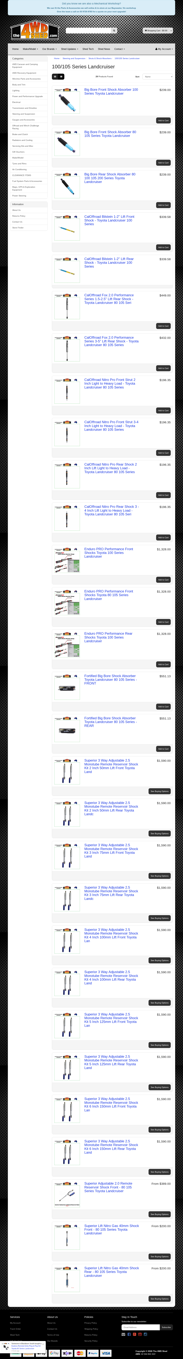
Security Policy (91, 1341)
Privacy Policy (90, 1323)
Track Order (15, 1329)
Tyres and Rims (19, 163)
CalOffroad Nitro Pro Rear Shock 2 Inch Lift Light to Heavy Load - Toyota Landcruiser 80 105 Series (110, 468)
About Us (16, 210)
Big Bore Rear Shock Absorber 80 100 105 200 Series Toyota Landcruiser (109, 178)
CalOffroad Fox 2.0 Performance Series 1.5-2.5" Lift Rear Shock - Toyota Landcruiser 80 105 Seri (109, 299)
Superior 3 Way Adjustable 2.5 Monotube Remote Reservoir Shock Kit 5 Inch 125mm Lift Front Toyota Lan (111, 1019)
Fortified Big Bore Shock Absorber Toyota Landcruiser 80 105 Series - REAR (110, 722)
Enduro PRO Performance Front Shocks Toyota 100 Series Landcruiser (108, 552)
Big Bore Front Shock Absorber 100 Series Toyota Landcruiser (111, 91)
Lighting (15, 90)
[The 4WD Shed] (35, 29)
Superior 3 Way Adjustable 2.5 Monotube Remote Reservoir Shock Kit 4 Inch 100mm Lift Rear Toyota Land (111, 977)
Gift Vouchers (18, 152)
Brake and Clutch (20, 134)
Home (15, 49)
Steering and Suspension (23, 114)
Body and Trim (18, 84)
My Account (15, 1323)
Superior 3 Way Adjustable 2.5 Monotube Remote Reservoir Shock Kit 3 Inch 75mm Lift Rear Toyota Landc (111, 893)
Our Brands (48, 49)
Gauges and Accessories (23, 120)
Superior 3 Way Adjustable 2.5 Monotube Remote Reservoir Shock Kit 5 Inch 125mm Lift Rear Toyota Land (111, 1062)
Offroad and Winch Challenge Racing (25, 127)
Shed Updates (69, 49)
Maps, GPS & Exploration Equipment (23, 188)
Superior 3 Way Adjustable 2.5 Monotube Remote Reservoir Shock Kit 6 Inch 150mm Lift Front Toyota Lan (111, 1104)
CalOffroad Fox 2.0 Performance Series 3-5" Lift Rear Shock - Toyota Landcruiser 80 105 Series (111, 341)
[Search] (114, 31)
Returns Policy (18, 216)
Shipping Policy (91, 1329)
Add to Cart (163, 120)
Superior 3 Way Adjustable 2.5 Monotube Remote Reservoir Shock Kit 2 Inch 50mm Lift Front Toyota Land (111, 766)
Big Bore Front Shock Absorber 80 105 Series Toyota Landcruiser (110, 134)
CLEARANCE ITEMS (21, 175)
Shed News (104, 49)
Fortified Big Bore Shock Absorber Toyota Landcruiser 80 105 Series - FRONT (110, 679)
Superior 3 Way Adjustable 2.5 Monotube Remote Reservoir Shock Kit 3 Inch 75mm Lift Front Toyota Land (111, 850)
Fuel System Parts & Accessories (27, 181)
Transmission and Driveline (24, 108)
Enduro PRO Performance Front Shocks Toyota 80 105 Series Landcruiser (108, 595)
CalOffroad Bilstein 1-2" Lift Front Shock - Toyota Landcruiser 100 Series (109, 220)
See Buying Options (160, 791)
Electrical (16, 102)
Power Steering (19, 196)
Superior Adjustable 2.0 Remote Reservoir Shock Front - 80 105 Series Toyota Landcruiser (108, 1187)
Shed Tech (88, 49)
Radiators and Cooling (22, 140)
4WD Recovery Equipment (24, 73)
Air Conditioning (19, 169)
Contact (118, 49)
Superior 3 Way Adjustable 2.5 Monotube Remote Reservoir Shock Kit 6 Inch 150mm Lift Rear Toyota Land (111, 1146)
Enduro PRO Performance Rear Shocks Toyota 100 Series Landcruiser (108, 637)
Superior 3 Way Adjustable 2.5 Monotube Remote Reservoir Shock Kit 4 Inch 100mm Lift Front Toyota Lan (111, 935)
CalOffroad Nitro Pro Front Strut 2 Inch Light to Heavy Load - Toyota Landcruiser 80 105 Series (109, 383)
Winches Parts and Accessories (26, 79)
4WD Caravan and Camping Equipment (25, 65)
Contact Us (17, 222)
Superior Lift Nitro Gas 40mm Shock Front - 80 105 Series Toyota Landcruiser (111, 1229)
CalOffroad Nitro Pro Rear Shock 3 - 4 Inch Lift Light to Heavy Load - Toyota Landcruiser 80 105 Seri (111, 510)
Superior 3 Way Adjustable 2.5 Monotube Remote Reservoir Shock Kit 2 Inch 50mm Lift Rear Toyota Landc (111, 808)
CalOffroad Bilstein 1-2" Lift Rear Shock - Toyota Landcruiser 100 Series (109, 262)
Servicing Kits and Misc (22, 146)
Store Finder (18, 227)
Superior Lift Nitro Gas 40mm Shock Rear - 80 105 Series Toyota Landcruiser (111, 1272)
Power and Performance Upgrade (27, 96)
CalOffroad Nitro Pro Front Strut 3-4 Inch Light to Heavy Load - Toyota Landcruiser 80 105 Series (111, 425)
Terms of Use (53, 1335)
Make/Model (30, 49)
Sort (137, 77)
